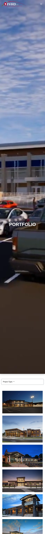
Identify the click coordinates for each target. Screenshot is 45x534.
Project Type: (8, 382)
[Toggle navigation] (41, 4)
